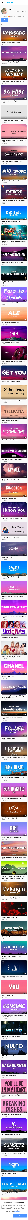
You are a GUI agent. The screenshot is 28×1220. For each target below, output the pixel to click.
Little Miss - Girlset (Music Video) (11, 656)
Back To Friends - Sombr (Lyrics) (11, 798)
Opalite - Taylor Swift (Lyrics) (10, 577)
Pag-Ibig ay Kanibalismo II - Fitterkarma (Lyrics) (13, 282)
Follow (4, 20)
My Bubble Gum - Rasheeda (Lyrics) (12, 956)
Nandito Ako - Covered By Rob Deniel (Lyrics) (12, 717)
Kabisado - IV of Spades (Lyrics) (11, 42)
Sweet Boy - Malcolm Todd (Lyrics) (12, 161)
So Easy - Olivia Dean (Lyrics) (10, 101)
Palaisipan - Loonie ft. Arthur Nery (12, 401)
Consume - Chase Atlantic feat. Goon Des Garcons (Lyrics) (14, 1016)
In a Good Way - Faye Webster (10, 538)
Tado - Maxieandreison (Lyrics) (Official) (13, 361)
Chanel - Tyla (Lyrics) (8, 676)
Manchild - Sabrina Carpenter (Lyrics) (12, 596)
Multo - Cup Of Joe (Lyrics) (9, 1056)
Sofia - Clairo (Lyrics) (8, 557)
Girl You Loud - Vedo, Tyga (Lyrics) (12, 459)
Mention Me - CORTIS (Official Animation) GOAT (14, 241)
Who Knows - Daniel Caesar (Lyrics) (12, 181)
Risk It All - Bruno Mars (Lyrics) (11, 221)
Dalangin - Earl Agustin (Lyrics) (11, 898)
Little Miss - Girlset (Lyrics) (10, 637)
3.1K (16, 12)
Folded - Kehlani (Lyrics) (8, 738)
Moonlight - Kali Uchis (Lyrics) (10, 440)
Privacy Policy (17, 1211)
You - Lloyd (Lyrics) (7, 995)
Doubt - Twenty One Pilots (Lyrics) (12, 837)
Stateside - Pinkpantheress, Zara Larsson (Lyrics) (14, 201)
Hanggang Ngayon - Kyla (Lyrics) (11, 62)
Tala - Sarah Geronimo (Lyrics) (10, 342)
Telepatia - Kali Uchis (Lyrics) (10, 420)
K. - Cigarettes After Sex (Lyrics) (11, 1134)
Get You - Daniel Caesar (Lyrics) (11, 381)
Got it (19, 1215)
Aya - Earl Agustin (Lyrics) (9, 818)
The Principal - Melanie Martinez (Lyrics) (13, 757)
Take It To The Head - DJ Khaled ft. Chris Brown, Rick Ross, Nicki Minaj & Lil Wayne (14, 877)
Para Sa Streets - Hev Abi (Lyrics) (11, 303)
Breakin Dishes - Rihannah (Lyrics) (11, 1114)
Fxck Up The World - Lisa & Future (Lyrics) (14, 1193)
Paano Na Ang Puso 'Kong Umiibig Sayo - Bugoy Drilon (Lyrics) (14, 696)
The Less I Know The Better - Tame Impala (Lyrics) (14, 140)
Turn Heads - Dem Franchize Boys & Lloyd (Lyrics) (14, 778)
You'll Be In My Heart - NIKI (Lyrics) (12, 1095)
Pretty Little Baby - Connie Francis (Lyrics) (14, 857)
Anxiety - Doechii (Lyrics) (9, 1173)
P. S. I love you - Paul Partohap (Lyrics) (13, 120)
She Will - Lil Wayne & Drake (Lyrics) (12, 976)
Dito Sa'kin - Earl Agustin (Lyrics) (11, 937)
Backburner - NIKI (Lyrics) (9, 1075)
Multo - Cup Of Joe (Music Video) (11, 1036)
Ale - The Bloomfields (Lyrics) (10, 322)
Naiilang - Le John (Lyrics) (9, 917)
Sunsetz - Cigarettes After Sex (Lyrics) (13, 1154)
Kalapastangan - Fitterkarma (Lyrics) (12, 262)
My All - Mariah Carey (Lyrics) (10, 479)
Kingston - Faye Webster (9, 498)
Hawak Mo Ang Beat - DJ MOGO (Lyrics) (13, 81)
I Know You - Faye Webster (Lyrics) (12, 518)
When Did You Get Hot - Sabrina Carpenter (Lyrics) (14, 616)
